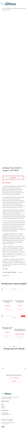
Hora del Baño (15, 8)
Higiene (9, 8)
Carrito (2, 407)
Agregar (7, 309)
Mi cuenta (3, 406)
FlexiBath (4, 275)
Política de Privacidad (5, 423)
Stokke (7, 275)
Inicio (3, 8)
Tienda (6, 8)
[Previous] (2, 368)
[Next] (25, 368)
